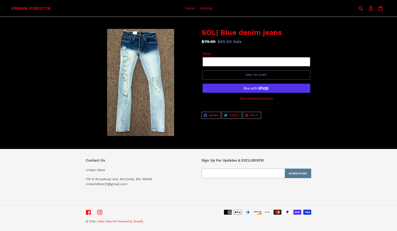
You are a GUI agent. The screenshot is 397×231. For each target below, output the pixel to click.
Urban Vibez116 (31, 8)
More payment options (256, 98)
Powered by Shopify (130, 221)
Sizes (207, 54)
